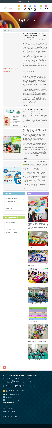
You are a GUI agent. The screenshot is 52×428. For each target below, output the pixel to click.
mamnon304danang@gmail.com (12, 394)
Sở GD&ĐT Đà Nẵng (8, 408)
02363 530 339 (9, 397)
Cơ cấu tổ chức (31, 381)
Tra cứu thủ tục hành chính (9, 414)
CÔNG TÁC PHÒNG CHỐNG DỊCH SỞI (34, 162)
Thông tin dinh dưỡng (11, 226)
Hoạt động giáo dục (11, 201)
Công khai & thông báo (11, 232)
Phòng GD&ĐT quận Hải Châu (10, 406)
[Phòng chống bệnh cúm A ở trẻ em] (12, 118)
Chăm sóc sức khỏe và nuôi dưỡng (14, 205)
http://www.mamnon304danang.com (13, 400)
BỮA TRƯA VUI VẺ (32, 283)
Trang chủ (7, 30)
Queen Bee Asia (25, 426)
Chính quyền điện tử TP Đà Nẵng (11, 419)
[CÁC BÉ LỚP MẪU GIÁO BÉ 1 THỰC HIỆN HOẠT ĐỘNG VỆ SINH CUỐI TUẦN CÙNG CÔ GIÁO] (38, 331)
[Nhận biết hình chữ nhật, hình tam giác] (38, 351)
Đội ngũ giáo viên (31, 386)
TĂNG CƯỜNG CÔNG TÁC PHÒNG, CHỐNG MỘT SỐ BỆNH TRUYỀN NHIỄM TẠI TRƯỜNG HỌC (35, 35)
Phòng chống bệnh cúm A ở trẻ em (33, 109)
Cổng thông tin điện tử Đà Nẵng (10, 416)
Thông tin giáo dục (10, 222)
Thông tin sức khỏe (15, 30)
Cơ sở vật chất (31, 384)
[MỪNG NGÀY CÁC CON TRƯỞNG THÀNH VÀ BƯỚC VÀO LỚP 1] (38, 256)
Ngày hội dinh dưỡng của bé (34, 247)
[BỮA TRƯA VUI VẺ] (38, 275)
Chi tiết (25, 105)
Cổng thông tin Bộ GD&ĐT (9, 411)
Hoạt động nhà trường (11, 198)
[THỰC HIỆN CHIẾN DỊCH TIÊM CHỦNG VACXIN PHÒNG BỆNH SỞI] (12, 144)
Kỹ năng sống (9, 208)
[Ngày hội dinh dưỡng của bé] (38, 238)
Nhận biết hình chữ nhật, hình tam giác (37, 359)
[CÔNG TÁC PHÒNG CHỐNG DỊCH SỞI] (12, 175)
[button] (24, 7)
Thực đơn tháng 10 (32, 321)
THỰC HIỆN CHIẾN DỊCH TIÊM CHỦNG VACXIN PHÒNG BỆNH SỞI (34, 130)
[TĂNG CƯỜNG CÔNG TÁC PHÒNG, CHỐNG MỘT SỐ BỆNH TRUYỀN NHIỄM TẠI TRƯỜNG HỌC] (12, 70)
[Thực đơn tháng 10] (38, 313)
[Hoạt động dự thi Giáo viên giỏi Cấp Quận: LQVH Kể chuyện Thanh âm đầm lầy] (38, 294)
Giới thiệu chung (31, 378)
